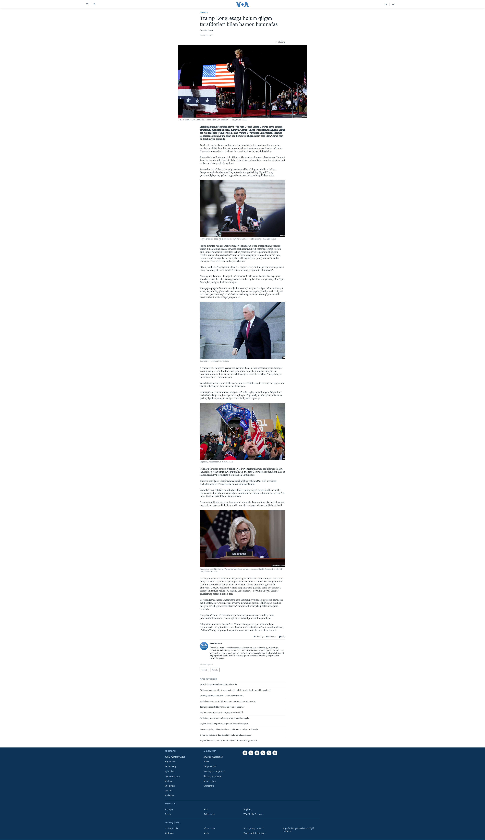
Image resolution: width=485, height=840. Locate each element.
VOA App (169, 809)
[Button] (280, 41)
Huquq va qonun (172, 776)
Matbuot (169, 781)
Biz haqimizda (171, 828)
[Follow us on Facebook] (245, 753)
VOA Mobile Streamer (253, 814)
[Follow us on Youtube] (256, 753)
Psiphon (247, 809)
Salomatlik (170, 786)
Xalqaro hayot (210, 766)
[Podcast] (268, 753)
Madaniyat (169, 795)
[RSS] (262, 753)
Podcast (168, 814)
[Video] (393, 4)
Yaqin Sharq (170, 766)
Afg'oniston (170, 762)
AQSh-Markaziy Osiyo (175, 757)
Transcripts (209, 786)
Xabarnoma (209, 814)
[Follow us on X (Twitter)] (250, 753)
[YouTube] (386, 4)
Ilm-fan (168, 791)
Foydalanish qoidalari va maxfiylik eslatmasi (298, 829)
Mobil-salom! (210, 781)
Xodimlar (169, 833)
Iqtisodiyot (170, 771)
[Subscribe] (274, 753)
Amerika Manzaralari (213, 757)
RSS (206, 809)
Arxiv (206, 833)
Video (206, 762)
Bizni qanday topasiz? (253, 828)
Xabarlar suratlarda (212, 776)
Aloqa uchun (209, 828)
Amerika (204, 13)
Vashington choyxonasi (214, 771)
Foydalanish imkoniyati (254, 833)
